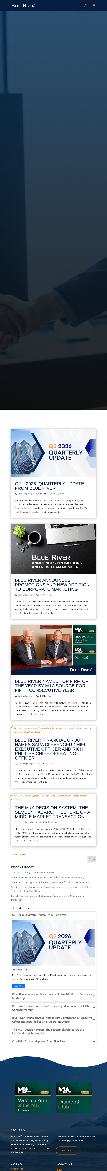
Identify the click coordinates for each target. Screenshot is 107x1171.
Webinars (53, 822)
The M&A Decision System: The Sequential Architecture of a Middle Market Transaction (52, 812)
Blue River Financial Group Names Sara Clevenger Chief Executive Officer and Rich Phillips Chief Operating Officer (51, 749)
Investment (53, 493)
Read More (18, 985)
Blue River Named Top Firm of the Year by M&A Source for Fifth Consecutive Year (51, 686)
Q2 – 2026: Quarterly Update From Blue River (49, 486)
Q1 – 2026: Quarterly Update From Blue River (39, 1041)
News (61, 493)
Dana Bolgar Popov (26, 493)
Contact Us (68, 1150)
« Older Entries (18, 854)
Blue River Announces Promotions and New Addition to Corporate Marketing (52, 585)
